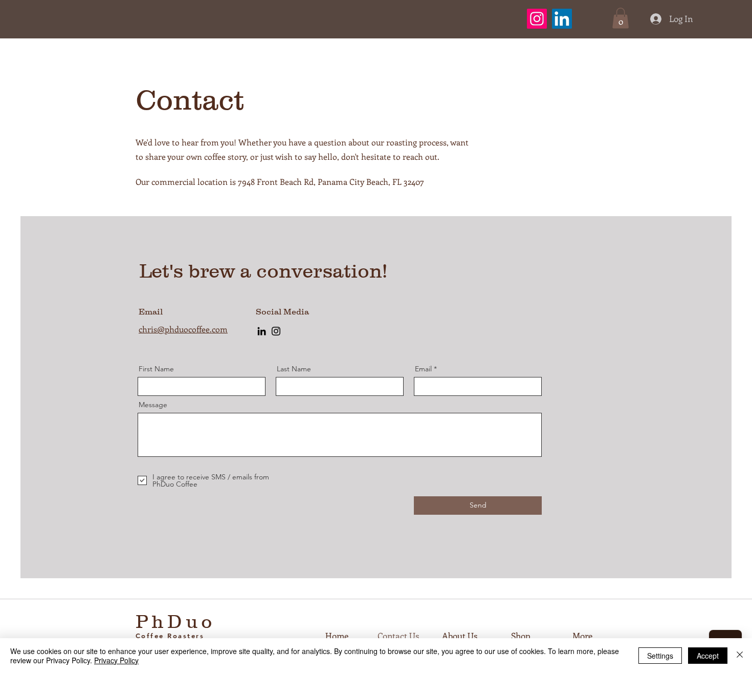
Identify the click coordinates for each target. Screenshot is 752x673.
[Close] (740, 655)
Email (423, 368)
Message (153, 404)
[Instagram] (537, 19)
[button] (620, 18)
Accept (708, 655)
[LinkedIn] (562, 19)
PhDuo (176, 621)
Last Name (294, 368)
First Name (156, 368)
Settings (660, 655)
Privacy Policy (116, 660)
